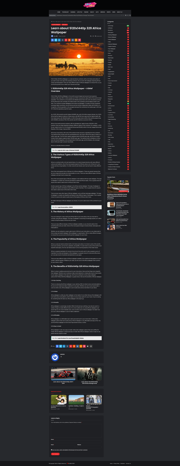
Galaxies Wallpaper (112, 44)
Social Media (111, 117)
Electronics (110, 132)
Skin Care (110, 67)
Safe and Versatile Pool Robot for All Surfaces (122, 219)
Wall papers (58, 21)
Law (109, 130)
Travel (109, 103)
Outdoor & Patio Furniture (114, 166)
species (110, 157)
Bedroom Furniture (112, 169)
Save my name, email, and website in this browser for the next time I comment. (70, 450)
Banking (110, 135)
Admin (55, 36)
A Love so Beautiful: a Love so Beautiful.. (58, 406)
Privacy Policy (116, 463)
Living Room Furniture (113, 164)
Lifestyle (110, 92)
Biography (110, 99)
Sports (108, 12)
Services (102, 12)
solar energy (111, 137)
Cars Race (110, 114)
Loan (109, 121)
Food (109, 123)
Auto (97, 12)
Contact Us (128, 463)
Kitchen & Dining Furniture (114, 162)
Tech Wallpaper (111, 48)
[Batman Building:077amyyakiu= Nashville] (94, 399)
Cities (109, 41)
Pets (109, 141)
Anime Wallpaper (112, 39)
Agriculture (110, 144)
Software (110, 28)
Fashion (86, 12)
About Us (119, 12)
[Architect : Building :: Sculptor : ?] (76, 400)
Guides (109, 62)
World (109, 101)
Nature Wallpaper (112, 37)
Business (73, 12)
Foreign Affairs (111, 146)
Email (52, 444)
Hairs (109, 69)
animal (109, 108)
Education (110, 96)
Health (92, 12)
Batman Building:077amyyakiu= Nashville (92, 407)
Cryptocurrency (111, 112)
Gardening (110, 128)
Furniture (110, 159)
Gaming (110, 60)
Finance (110, 110)
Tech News (110, 51)
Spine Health (111, 74)
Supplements (111, 71)
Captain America (112, 46)
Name (52, 439)
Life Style (79, 12)
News (113, 12)
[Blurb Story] (90, 5)
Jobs (109, 139)
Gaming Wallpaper (112, 34)
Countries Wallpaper (56, 24)
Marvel (109, 148)
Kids (109, 87)
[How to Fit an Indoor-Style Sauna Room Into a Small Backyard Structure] (111, 204)
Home (58, 12)
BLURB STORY (71, 463)
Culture (109, 150)
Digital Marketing (112, 119)
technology (65, 12)
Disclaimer (122, 463)
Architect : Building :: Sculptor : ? (76, 406)
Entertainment (111, 105)
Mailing (109, 153)
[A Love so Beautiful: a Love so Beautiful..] (59, 400)
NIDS (109, 76)
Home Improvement (112, 80)
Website (79, 444)
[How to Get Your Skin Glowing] (111, 227)
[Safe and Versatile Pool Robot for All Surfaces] (111, 221)
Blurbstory (110, 30)
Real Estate (110, 57)
